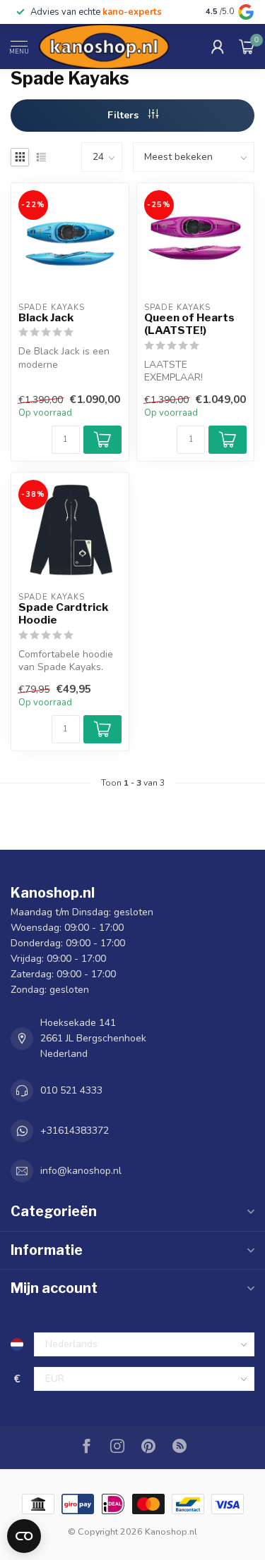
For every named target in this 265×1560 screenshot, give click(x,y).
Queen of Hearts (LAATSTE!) (189, 324)
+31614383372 (74, 1130)
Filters (124, 115)
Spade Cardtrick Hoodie (63, 613)
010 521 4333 (71, 1090)
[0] (246, 46)
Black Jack (45, 317)
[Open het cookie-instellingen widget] (24, 1536)
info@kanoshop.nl (81, 1170)
